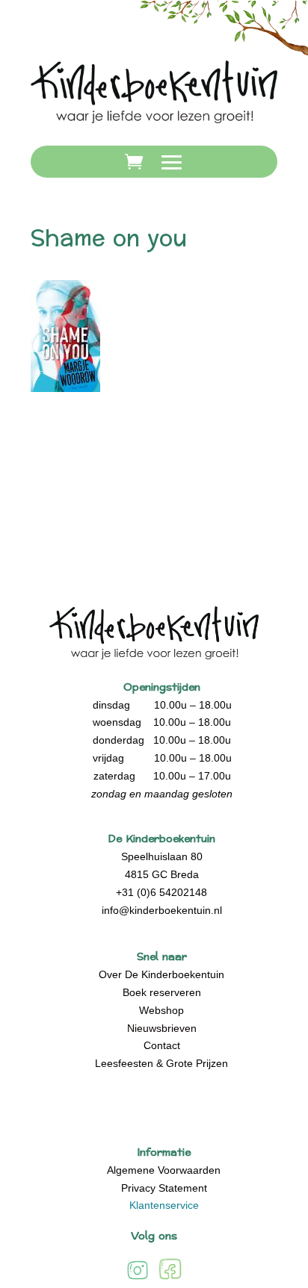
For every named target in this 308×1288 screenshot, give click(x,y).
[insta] (138, 1278)
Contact (162, 1045)
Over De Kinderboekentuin (161, 974)
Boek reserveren (162, 992)
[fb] (170, 1278)
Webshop (161, 1010)
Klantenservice (164, 1205)
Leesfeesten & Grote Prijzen (161, 1063)
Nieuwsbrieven (162, 1028)
